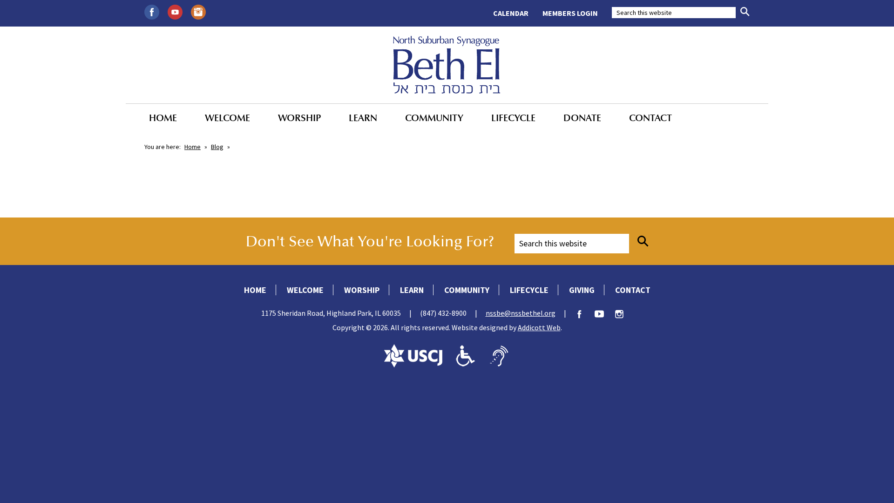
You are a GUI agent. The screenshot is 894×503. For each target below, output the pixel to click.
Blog (217, 147)
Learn (363, 117)
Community (434, 117)
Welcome (227, 117)
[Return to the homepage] (447, 65)
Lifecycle (513, 117)
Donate (582, 117)
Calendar (510, 13)
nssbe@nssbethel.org (520, 313)
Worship (299, 117)
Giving (582, 290)
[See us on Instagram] (198, 11)
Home (163, 117)
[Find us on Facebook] (151, 11)
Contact (650, 117)
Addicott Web (539, 327)
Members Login (570, 13)
